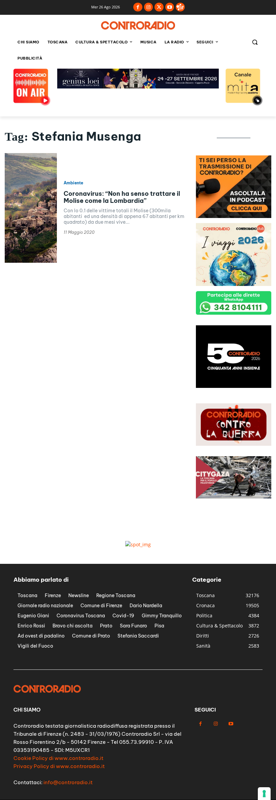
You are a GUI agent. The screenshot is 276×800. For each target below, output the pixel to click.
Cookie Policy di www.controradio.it (58, 758)
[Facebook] (137, 7)
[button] (255, 42)
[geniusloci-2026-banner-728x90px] (138, 86)
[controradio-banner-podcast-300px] (233, 216)
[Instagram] (148, 7)
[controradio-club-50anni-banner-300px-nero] (233, 386)
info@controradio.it (68, 782)
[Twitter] (159, 7)
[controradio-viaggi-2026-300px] (233, 284)
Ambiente (73, 183)
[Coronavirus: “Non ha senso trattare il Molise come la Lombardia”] (31, 208)
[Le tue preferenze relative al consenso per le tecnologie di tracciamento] (264, 793)
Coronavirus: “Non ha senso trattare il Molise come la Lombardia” (122, 197)
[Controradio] (138, 25)
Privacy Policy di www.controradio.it (59, 766)
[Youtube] (169, 7)
